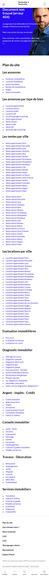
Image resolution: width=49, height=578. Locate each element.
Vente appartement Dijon (16, 191)
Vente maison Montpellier (16, 215)
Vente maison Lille (13, 220)
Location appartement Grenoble (19, 290)
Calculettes (10, 496)
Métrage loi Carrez (13, 357)
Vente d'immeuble (13, 92)
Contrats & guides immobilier (18, 447)
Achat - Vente (11, 429)
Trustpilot (41, 561)
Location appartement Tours (17, 298)
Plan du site (7, 523)
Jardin (8, 469)
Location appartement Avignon (18, 308)
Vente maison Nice (13, 207)
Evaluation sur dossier (15, 340)
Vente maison (11, 122)
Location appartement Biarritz (18, 311)
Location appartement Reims (18, 316)
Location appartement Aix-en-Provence (22, 303)
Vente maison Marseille (15, 199)
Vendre (14, 574)
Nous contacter (9, 532)
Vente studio (11, 124)
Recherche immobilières (16, 87)
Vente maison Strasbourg (16, 212)
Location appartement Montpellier (20, 276)
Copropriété (11, 434)
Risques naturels (12, 378)
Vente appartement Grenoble (18, 183)
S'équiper (9, 472)
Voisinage (10, 437)
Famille (9, 439)
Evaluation (10, 506)
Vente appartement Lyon (16, 148)
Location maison (12, 108)
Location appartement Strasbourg (20, 274)
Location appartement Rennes (18, 284)
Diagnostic (10, 509)
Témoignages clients (11, 545)
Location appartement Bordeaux (19, 279)
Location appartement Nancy (18, 292)
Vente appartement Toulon (17, 180)
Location (9, 431)
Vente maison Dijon (14, 244)
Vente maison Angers (14, 242)
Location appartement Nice (17, 268)
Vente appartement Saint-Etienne (19, 178)
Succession (10, 442)
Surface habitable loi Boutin (17, 372)
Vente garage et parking (16, 129)
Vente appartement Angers (17, 188)
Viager (8, 89)
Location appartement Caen (17, 314)
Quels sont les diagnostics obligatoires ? (22, 386)
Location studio (12, 111)
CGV (5, 541)
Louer (25, 574)
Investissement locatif (15, 410)
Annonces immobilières (15, 79)
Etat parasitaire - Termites (17, 370)
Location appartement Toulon (18, 295)
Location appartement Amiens (18, 324)
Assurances (10, 407)
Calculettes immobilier (15, 413)
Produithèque (11, 482)
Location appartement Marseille (19, 260)
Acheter (5, 574)
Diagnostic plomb (13, 367)
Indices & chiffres (13, 415)
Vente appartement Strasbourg (18, 159)
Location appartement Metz (17, 319)
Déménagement (12, 445)
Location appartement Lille (17, 282)
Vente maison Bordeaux (15, 218)
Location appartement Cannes (18, 287)
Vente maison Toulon (14, 234)
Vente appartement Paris (16, 143)
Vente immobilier (13, 84)
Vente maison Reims (14, 226)
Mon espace (44, 574)
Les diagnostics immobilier (17, 380)
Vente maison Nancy (14, 239)
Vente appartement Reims (16, 172)
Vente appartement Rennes (17, 170)
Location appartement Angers (18, 306)
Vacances (34, 574)
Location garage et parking (17, 116)
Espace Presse (8, 554)
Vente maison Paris (13, 197)
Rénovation (10, 464)
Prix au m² (10, 338)
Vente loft (10, 127)
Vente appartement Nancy (16, 185)
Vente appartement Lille (16, 167)
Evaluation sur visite (14, 343)
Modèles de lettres (13, 450)
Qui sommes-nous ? (11, 527)
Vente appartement (14, 119)
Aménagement (12, 466)
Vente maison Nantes (14, 210)
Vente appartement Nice (16, 154)
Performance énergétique (16, 375)
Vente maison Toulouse (15, 205)
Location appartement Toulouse (19, 266)
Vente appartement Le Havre (18, 175)
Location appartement (15, 106)
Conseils (9, 474)
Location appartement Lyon (17, 263)
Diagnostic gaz (12, 364)
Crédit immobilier (13, 399)
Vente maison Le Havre (15, 228)
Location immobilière (14, 81)
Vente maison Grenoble (15, 236)
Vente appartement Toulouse (17, 151)
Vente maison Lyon (13, 202)
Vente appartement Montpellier (19, 162)
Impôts (8, 405)
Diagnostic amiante (14, 359)
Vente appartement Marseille (18, 146)
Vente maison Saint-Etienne (17, 231)
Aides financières (13, 402)
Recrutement (8, 550)
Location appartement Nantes (18, 271)
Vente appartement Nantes (17, 156)
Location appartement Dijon (17, 321)
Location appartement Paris (17, 258)
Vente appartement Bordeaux (18, 164)
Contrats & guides (13, 501)
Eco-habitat (10, 477)
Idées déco (10, 479)
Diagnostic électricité (14, 362)
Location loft (11, 114)
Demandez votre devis (15, 383)
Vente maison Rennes (14, 223)
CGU (5, 536)
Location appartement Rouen (18, 300)
